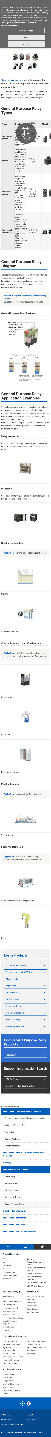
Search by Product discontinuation (20, 1086)
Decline (26, 37)
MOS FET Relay (12, 979)
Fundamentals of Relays (16, 965)
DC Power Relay (12, 999)
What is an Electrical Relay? (16, 1125)
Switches (6, 1262)
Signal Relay (11, 986)
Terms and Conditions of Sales (12, 1424)
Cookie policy (13, 25)
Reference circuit (9, 1315)
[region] (25, 24)
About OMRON (32, 1302)
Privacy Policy (6, 1420)
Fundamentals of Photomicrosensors (19, 1232)
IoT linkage (31, 1354)
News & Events (32, 1306)
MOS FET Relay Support (35, 1286)
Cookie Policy (30, 1420)
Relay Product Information (14, 1211)
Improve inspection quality (36, 1341)
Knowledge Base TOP (15, 1026)
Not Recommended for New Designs (37, 1269)
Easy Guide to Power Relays (13, 1318)
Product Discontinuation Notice (35, 1263)
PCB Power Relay (13, 992)
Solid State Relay (13, 1020)
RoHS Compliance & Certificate (34, 1278)
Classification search (10, 1275)
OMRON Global (6, 1415)
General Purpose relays (13, 80)
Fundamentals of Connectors (16, 1225)
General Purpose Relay (15, 1013)
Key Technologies (9, 1327)
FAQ (8, 1246)
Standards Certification (35, 1274)
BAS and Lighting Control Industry (12, 1392)
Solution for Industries (12, 1369)
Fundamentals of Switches (14, 1218)
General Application (13, 1139)
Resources (7, 1297)
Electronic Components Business (35, 1298)
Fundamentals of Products (12, 1301)
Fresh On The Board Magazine (10, 1322)
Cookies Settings (26, 31)
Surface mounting (9, 1353)
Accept (26, 44)
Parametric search (9, 1272)
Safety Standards (12, 1146)
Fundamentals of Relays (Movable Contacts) (22, 1111)
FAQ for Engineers (13, 1079)
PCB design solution (10, 1341)
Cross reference (8, 1279)
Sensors (6, 1269)
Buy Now (30, 1259)
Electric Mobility (8, 1374)
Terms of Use (30, 1415)
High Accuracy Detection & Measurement (36, 1349)
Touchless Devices (34, 1344)
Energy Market (8, 1381)
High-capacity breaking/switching (9, 1349)
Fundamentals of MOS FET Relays (20, 972)
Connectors (7, 1265)
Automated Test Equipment (12, 1384)
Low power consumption (11, 1344)
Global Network (32, 1309)
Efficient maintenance (10, 1363)
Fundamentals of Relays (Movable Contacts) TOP (25, 1118)
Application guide (9, 1311)
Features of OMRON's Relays (15, 1170)
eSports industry (8, 1377)
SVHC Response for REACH (36, 1283)
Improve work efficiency (11, 1360)
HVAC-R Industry (9, 1387)
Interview (6, 1330)
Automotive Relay (13, 1006)
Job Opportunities (33, 1312)
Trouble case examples (11, 1308)
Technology (10, 1132)
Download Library (10, 1292)
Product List (11, 1055)
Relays (5, 1259)
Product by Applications (13, 1336)
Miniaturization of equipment (13, 1357)
